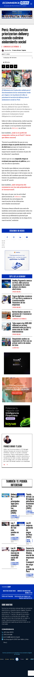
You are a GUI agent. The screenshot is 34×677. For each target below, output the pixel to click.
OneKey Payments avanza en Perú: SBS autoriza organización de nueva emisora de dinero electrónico (22, 284)
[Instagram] (14, 237)
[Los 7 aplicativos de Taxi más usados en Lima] (5, 524)
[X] (7, 66)
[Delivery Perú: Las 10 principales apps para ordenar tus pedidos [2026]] (5, 495)
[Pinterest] (11, 66)
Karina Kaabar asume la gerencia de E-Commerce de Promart (22, 314)
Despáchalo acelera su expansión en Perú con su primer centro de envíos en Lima (22, 342)
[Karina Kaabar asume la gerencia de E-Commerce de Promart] (6, 315)
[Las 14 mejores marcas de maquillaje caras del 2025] (5, 549)
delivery (15, 128)
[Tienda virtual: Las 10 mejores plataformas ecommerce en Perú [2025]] (21, 495)
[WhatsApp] (15, 66)
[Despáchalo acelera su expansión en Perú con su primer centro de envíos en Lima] (6, 342)
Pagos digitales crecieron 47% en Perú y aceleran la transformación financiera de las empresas (22, 300)
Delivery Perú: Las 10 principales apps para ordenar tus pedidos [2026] (15, 503)
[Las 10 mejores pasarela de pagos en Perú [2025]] (21, 524)
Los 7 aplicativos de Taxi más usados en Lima (15, 529)
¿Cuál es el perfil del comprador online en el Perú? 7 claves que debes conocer (16, 135)
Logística (15, 347)
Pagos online (16, 291)
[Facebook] (7, 237)
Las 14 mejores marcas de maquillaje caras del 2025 (15, 554)
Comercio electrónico (19, 318)
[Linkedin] (20, 237)
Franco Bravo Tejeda (19, 50)
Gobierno (17, 197)
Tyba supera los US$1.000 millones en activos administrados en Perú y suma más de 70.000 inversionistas (22, 327)
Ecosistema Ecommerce (14, 538)
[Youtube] (27, 237)
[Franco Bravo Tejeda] (3, 50)
